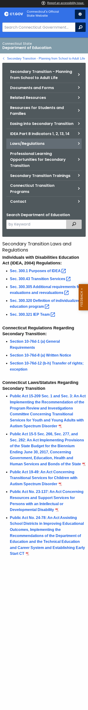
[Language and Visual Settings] (80, 14)
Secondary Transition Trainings (40, 175)
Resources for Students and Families (37, 110)
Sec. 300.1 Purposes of (35, 271)
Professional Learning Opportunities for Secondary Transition (38, 159)
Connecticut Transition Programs (32, 188)
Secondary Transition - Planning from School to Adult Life (46, 58)
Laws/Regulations (27, 143)
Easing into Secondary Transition (41, 123)
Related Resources (28, 97)
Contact (18, 201)
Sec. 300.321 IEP (30, 314)
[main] (44, 374)
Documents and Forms (32, 87)
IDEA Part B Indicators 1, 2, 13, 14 (39, 133)
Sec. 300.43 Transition (38, 279)
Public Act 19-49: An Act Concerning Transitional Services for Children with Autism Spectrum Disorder (43, 478)
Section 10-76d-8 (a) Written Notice (40, 355)
